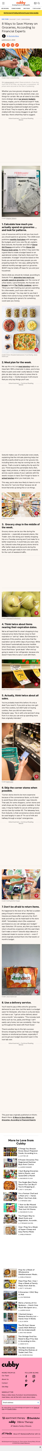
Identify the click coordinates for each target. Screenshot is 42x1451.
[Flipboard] (26, 1385)
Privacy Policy (11, 1409)
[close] (40, 1447)
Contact (5, 1383)
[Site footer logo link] (10, 1365)
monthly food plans (18, 239)
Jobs (27, 1434)
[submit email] (38, 1402)
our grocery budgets (27, 99)
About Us (5, 1379)
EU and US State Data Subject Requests (26, 1442)
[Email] (12, 45)
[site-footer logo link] (7, 1434)
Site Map (5, 1387)
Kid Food (5, 19)
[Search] (39, 3)
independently (9, 82)
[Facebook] (3, 45)
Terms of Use (23, 1441)
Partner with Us (34, 1434)
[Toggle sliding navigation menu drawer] (3, 3)
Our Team (5, 1376)
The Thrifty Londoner (23, 285)
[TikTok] (33, 1381)
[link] (28, 1150)
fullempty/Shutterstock (13, 618)
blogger (5, 285)
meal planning (24, 366)
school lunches (8, 478)
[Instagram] (33, 1376)
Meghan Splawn (11, 218)
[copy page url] (17, 45)
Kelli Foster (9, 782)
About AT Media (19, 1434)
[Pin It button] (38, 73)
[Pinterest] (8, 45)
